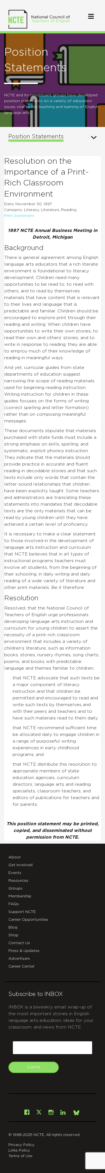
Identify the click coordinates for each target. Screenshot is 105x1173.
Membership (19, 896)
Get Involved (20, 865)
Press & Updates (23, 951)
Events (14, 873)
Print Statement (19, 216)
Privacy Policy (21, 1145)
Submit (33, 1067)
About (14, 857)
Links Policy (19, 1150)
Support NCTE (22, 912)
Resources (18, 881)
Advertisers (19, 959)
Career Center (21, 966)
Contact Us (19, 943)
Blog (12, 927)
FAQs (13, 904)
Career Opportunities (28, 920)
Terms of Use (20, 1156)
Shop (13, 935)
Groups (15, 888)
